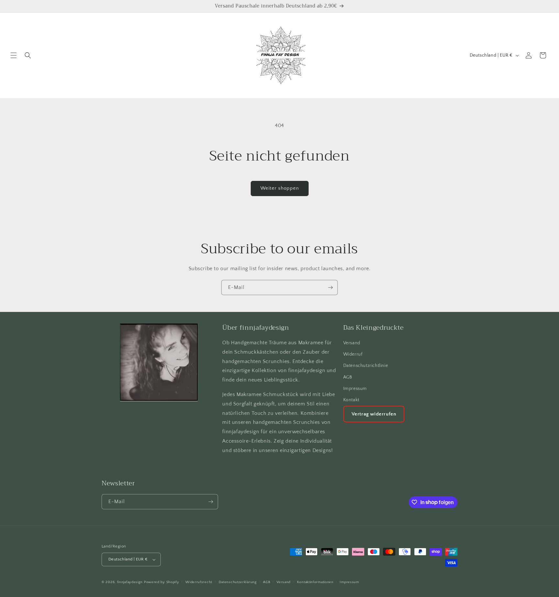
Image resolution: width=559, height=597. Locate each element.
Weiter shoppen (279, 188)
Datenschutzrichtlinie (365, 365)
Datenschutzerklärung (238, 582)
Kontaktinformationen (315, 582)
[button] (13, 55)
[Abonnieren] (330, 287)
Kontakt (351, 400)
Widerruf (353, 354)
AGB (347, 377)
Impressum (355, 388)
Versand (351, 343)
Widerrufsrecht (198, 582)
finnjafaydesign (130, 582)
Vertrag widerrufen (374, 414)
